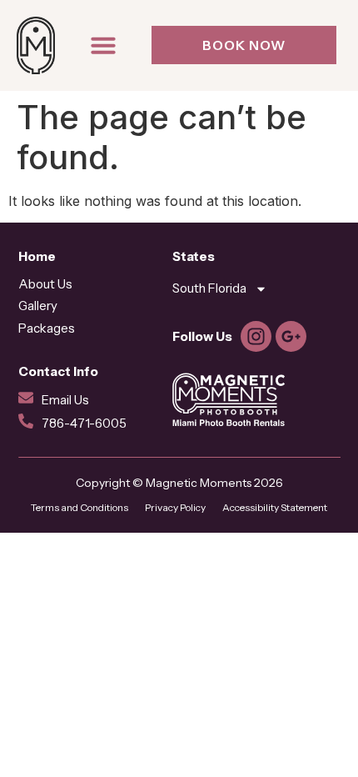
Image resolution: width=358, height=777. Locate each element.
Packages (46, 328)
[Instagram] (256, 336)
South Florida (209, 288)
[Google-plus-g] (291, 336)
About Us (45, 284)
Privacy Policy (175, 507)
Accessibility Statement (274, 507)
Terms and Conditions (79, 507)
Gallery (37, 305)
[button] (103, 45)
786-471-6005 (84, 423)
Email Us (65, 400)
